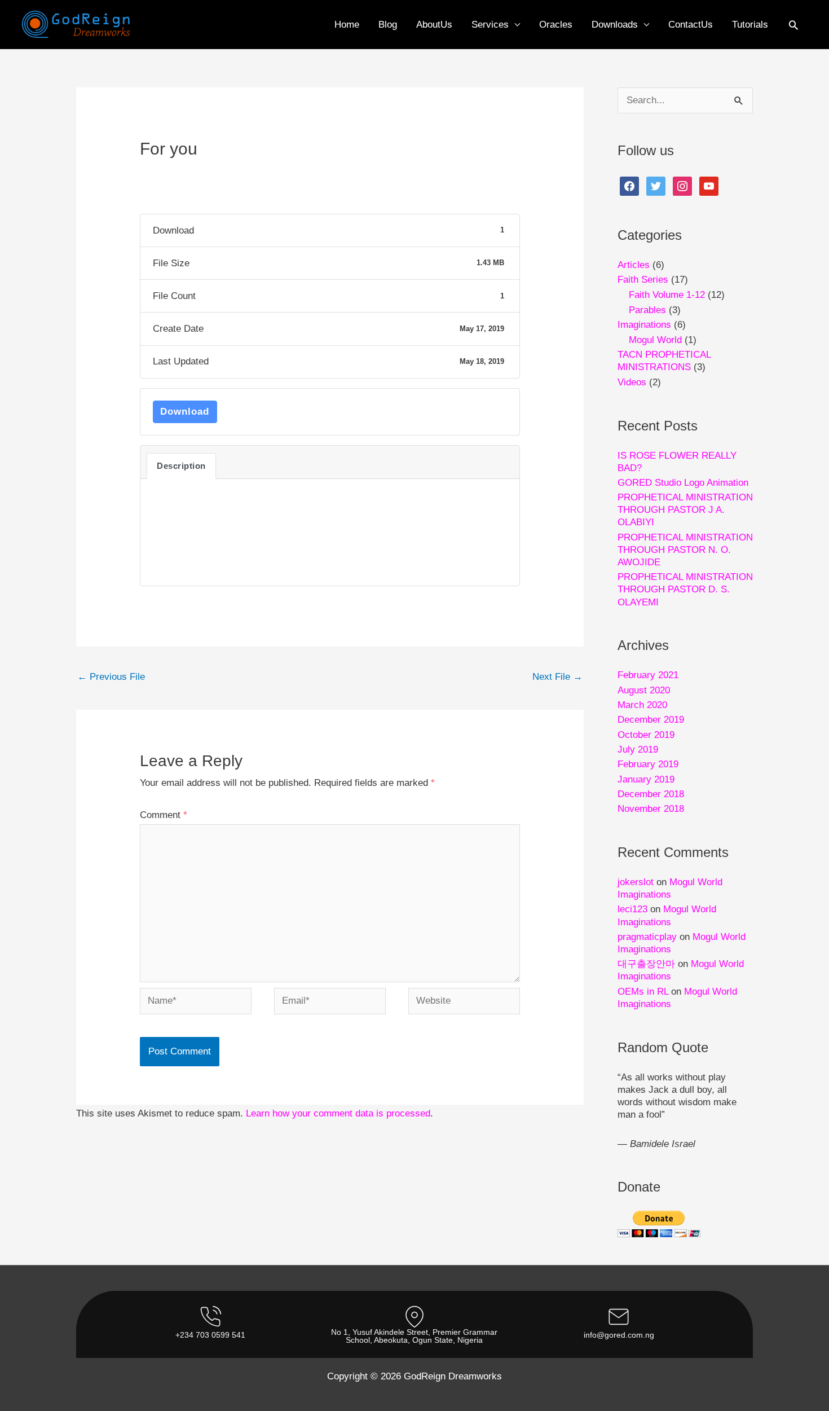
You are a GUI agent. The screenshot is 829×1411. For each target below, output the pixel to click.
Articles (634, 265)
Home (346, 24)
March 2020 (642, 705)
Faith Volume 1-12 (667, 294)
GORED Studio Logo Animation (683, 482)
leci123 (632, 909)
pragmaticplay (647, 936)
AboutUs (434, 24)
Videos (632, 382)
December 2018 (651, 794)
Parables (647, 310)
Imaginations (644, 324)
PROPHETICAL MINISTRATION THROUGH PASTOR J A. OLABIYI (685, 510)
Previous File (111, 676)
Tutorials (750, 24)
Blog (387, 24)
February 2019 (648, 764)
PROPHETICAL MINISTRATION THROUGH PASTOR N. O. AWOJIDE (685, 550)
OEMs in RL (643, 991)
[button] (793, 25)
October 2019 (646, 734)
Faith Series (643, 279)
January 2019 (646, 779)
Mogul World (655, 340)
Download (184, 411)
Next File (557, 676)
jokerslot (636, 882)
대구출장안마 (646, 964)
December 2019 (651, 719)
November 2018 (651, 808)
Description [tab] (181, 466)
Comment (163, 815)
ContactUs (690, 24)
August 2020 (644, 690)
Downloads (615, 24)
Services (490, 24)
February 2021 (648, 675)
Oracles (555, 24)
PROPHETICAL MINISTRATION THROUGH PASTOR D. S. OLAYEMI (685, 589)
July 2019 (638, 749)
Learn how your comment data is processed (338, 1113)
